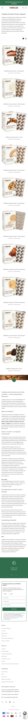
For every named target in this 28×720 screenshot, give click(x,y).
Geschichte (4, 656)
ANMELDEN (14, 609)
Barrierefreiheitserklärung (7, 681)
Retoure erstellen (5, 640)
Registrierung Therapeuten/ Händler (10, 663)
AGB (2, 674)
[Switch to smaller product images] (26, 38)
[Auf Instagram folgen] (6, 702)
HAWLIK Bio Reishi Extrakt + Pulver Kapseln (14, 71)
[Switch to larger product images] (23, 38)
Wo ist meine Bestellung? (7, 638)
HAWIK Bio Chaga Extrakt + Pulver (14, 368)
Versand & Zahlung (6, 628)
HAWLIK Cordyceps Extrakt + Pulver (14, 137)
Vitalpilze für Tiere (5, 658)
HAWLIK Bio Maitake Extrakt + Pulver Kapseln (14, 203)
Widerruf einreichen (6, 679)
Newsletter (4, 636)
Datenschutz (4, 671)
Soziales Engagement (6, 653)
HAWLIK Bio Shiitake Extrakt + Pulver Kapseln (14, 170)
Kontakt (3, 631)
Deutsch (13, 706)
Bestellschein (4, 633)
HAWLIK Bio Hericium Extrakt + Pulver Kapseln (14, 104)
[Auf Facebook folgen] (2, 702)
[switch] (24, 718)
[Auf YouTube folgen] (10, 702)
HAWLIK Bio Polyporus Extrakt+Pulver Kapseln (14, 302)
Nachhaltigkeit (5, 651)
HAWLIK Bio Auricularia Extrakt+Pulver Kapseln (14, 269)
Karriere (3, 661)
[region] (14, 566)
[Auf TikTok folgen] (14, 702)
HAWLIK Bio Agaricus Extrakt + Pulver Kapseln (14, 236)
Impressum (4, 676)
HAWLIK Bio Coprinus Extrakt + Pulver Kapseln (14, 335)
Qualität (3, 649)
